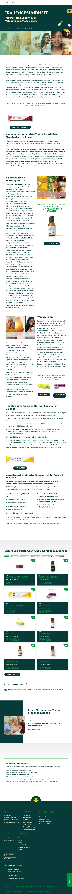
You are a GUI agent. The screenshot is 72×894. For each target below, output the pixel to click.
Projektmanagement (10, 817)
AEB (44, 886)
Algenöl (6, 838)
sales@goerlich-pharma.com (16, 878)
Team (19, 838)
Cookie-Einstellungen (20, 886)
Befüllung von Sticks (44, 824)
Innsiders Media (43, 891)
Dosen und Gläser (44, 819)
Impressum (32, 886)
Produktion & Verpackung (11, 822)
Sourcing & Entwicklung (11, 820)
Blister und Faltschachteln (46, 817)
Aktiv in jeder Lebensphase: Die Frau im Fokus (44, 724)
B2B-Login (10, 855)
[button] (69, 11)
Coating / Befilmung (29, 827)
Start (6, 28)
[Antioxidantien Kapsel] (19, 572)
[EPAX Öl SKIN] (52, 657)
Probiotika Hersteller (29, 829)
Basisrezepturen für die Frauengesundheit (35, 440)
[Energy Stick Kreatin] (19, 601)
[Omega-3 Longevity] (52, 572)
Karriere (20, 849)
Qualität (20, 840)
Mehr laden (12, 674)
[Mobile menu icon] (65, 2)
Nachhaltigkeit (22, 845)
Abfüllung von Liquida (45, 821)
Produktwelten (14, 28)
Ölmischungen (27, 824)
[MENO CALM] (52, 601)
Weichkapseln (27, 817)
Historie (20, 842)
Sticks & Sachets (27, 822)
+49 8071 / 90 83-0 (13, 876)
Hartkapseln (26, 815)
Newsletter (11, 858)
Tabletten (26, 820)
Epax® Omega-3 (9, 840)
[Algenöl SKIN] (19, 657)
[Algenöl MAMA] (52, 629)
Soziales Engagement (24, 847)
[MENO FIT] (19, 629)
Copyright (50, 886)
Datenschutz (8, 886)
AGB (39, 886)
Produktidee (7, 815)
